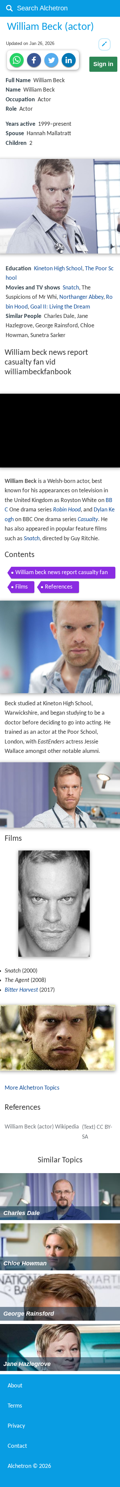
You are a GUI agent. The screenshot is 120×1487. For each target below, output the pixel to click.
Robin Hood (67, 510)
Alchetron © (29, 1466)
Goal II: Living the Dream (60, 307)
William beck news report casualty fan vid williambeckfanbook (61, 574)
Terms (15, 1406)
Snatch (71, 288)
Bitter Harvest (21, 990)
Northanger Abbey (81, 297)
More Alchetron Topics (32, 1088)
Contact (17, 1446)
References (58, 587)
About (15, 1386)
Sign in (103, 64)
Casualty (88, 519)
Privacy (16, 1426)
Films (21, 587)
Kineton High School (58, 269)
